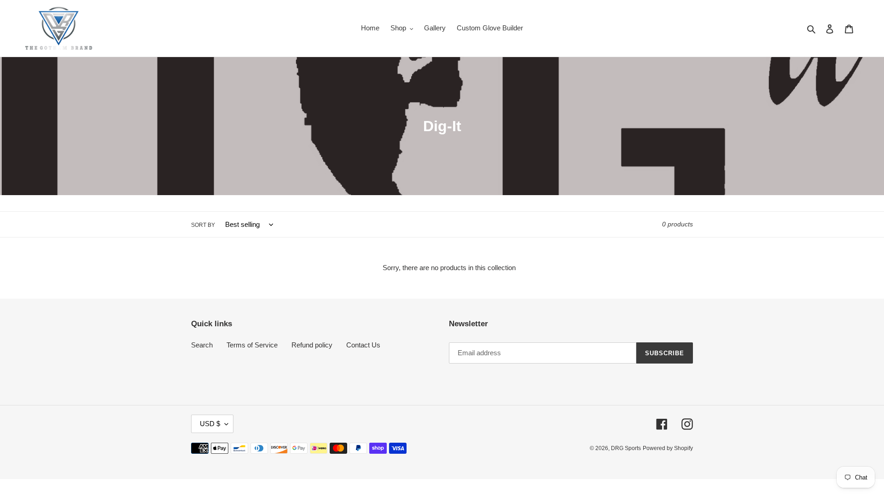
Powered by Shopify (668, 448)
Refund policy (311, 345)
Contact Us (363, 345)
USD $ (210, 424)
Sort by (203, 225)
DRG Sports (626, 448)
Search (202, 345)
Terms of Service (252, 345)
